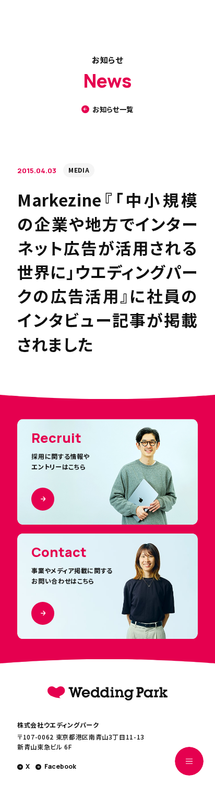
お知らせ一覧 (113, 109)
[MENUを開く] (189, 761)
